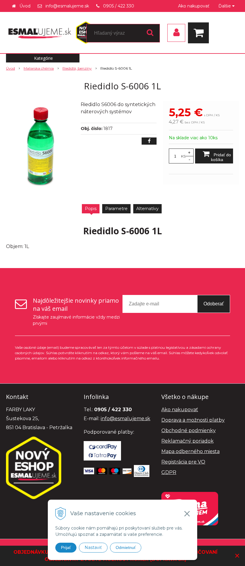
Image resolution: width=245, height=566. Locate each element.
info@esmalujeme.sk (67, 6)
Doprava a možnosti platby (193, 420)
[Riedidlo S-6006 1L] (41, 146)
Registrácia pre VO (183, 462)
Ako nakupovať (193, 6)
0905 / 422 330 (118, 6)
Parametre (116, 208)
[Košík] (200, 32)
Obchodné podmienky (188, 430)
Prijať (66, 547)
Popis (91, 208)
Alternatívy (147, 208)
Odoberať (213, 303)
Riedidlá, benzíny (77, 68)
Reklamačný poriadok (187, 441)
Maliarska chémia (39, 68)
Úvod (24, 6)
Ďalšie (225, 6)
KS (183, 156)
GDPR (168, 472)
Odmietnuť (126, 547)
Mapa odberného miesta (190, 451)
